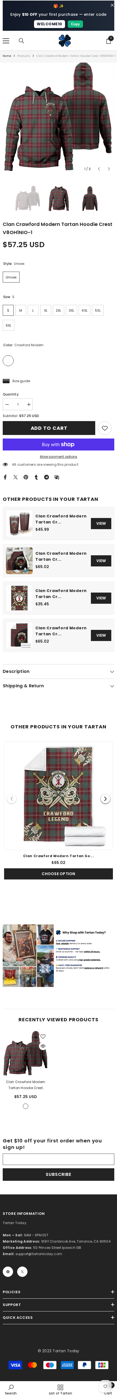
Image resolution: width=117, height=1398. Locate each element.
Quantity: (11, 394)
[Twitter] (15, 476)
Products (23, 56)
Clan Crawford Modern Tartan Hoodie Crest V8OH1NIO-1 (25, 1085)
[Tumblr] (36, 476)
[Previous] (11, 799)
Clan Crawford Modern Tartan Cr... (61, 519)
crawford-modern (25, 1106)
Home (7, 56)
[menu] (6, 41)
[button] (99, 169)
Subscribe (58, 1174)
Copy (75, 24)
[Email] (56, 476)
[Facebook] (5, 476)
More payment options (58, 456)
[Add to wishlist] (43, 1036)
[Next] (105, 799)
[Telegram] (46, 476)
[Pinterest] (25, 476)
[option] (58, 118)
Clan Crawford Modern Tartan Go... (58, 856)
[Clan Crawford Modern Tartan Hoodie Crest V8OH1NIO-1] (25, 1054)
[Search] (21, 41)
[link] (105, 428)
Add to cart (49, 428)
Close (112, 5)
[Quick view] (43, 1046)
